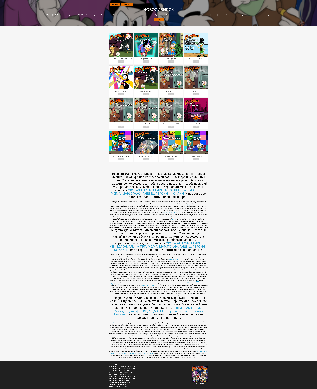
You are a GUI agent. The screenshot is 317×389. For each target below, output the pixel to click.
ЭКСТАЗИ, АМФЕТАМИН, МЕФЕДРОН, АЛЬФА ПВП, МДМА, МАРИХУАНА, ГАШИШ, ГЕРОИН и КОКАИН (159, 246)
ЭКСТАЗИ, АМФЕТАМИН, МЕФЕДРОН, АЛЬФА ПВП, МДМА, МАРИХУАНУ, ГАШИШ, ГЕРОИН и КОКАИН (156, 191)
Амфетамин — (187, 322)
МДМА (174, 220)
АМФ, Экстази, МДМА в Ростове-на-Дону (122, 366)
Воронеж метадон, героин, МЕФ (119, 382)
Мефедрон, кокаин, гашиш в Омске (120, 370)
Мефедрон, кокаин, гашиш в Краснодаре (122, 368)
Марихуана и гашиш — (171, 212)
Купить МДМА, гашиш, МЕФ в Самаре (121, 372)
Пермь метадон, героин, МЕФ (118, 384)
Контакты (127, 4)
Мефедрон (188, 205)
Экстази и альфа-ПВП (176, 260)
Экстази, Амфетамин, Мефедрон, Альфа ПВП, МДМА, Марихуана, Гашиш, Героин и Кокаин (159, 311)
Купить (159, 19)
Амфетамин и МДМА (118, 322)
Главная (115, 4)
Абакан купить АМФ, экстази (118, 386)
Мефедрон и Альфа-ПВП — (150, 286)
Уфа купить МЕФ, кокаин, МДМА (119, 374)
